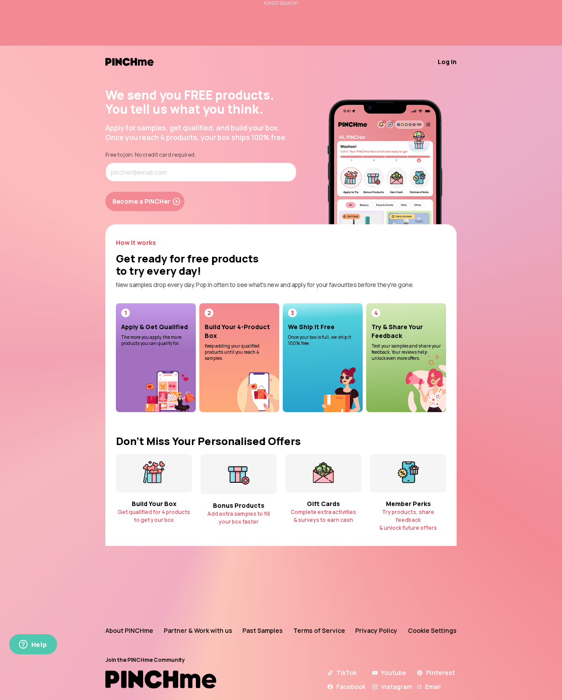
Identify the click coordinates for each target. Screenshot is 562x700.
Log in (447, 61)
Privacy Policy (376, 630)
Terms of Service (319, 630)
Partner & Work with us (198, 630)
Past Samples (262, 630)
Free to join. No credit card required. (150, 154)
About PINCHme (129, 630)
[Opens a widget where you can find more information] (33, 645)
